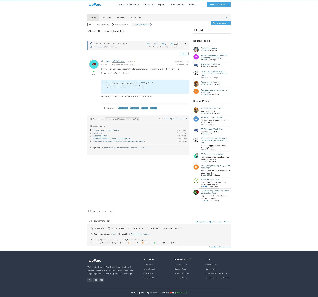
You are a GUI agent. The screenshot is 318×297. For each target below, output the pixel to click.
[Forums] (90, 24)
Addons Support (181, 278)
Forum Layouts (149, 269)
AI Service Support (182, 273)
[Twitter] (89, 280)
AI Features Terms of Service (217, 278)
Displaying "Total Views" (210, 64)
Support (161, 4)
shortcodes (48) (123, 148)
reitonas (206, 50)
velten (105, 47)
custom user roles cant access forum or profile (111, 138)
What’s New (106, 18)
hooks (145, 108)
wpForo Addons (150, 278)
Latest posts (98, 133)
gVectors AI (148, 4)
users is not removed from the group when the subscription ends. (119, 141)
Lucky (205, 125)
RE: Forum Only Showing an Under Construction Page (215, 192)
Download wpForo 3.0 (218, 4)
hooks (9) (135, 148)
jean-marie (207, 84)
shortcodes (135, 108)
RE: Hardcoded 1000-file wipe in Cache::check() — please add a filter (214, 140)
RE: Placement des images (211, 108)
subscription (124, 108)
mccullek (206, 200)
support (205, 66)
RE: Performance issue (210, 179)
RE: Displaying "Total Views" (212, 129)
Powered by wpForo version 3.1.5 (219, 247)
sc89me (206, 78)
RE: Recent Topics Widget (211, 117)
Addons (192, 4)
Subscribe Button (100, 136)
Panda (205, 60)
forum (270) (144, 148)
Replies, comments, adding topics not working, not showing (214, 56)
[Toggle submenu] (138, 4)
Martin (205, 186)
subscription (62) (109, 148)
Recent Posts (136, 18)
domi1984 (206, 94)
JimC (113, 234)
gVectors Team (211, 264)
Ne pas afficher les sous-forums (106, 130)
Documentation (178, 4)
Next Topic (180, 118)
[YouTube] (95, 280)
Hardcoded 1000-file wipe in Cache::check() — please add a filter (214, 73)
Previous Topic (167, 118)
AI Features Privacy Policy (216, 273)
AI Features (148, 264)
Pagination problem (209, 48)
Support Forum (181, 269)
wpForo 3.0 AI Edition (128, 4)
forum (153, 108)
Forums (93, 18)
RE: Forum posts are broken (212, 154)
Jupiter (205, 161)
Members (121, 18)
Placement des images (210, 82)
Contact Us (210, 269)
